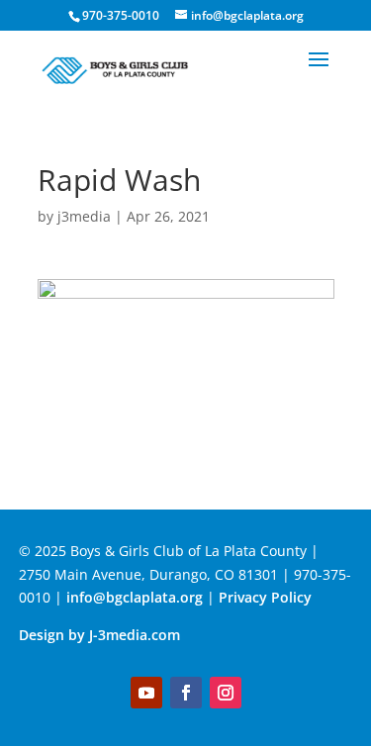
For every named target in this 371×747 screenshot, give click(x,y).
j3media (84, 216)
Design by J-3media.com (99, 634)
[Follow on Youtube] (146, 692)
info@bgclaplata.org (134, 597)
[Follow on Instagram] (225, 692)
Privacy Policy (267, 597)
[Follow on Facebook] (186, 692)
